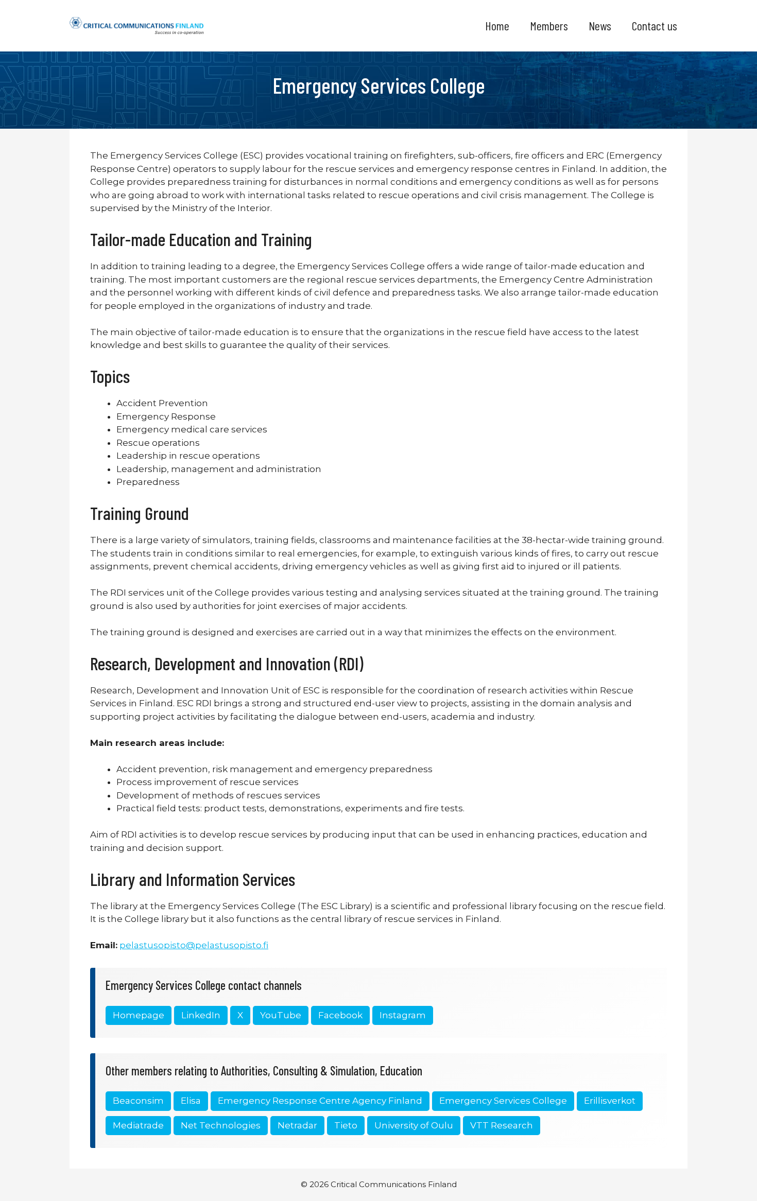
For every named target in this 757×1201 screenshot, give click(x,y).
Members (549, 25)
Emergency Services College (503, 1100)
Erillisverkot (609, 1100)
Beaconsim (138, 1100)
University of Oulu (413, 1125)
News (600, 25)
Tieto (345, 1125)
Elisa (191, 1100)
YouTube (280, 1015)
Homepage (138, 1015)
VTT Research (501, 1125)
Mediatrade (138, 1125)
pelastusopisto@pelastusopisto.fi (193, 945)
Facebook (340, 1015)
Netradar (297, 1125)
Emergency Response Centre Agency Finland (320, 1100)
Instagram (403, 1015)
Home (497, 25)
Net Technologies (221, 1125)
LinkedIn (200, 1015)
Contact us (654, 25)
